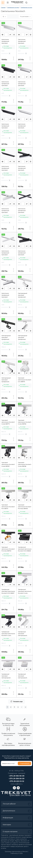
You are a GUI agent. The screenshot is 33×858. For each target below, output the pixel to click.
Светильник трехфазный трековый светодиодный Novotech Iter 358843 (7, 83)
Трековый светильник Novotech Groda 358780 (24, 422)
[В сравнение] (10, 34)
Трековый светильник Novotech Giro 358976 (24, 379)
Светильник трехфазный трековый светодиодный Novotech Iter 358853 (24, 168)
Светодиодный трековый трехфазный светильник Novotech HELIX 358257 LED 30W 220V (8, 380)
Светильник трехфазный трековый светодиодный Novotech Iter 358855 (24, 210)
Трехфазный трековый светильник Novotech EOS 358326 (25, 549)
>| (25, 707)
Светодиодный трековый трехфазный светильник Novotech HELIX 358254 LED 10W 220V (8, 337)
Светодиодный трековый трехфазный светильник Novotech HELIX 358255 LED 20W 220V (24, 337)
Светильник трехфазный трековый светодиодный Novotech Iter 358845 (7, 126)
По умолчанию (24, 16)
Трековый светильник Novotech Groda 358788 (24, 464)
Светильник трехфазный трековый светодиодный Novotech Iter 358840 (24, 41)
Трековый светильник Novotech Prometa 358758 (24, 506)
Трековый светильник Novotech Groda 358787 (8, 464)
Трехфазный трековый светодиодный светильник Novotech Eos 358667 (8, 676)
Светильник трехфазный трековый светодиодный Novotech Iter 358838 (7, 41)
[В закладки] (14, 34)
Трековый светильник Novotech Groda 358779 (8, 422)
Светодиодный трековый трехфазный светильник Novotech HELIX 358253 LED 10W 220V (24, 295)
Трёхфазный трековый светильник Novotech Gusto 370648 (25, 591)
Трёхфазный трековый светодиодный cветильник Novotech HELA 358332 (24, 633)
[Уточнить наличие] (6, 34)
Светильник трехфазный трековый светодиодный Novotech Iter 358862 (7, 295)
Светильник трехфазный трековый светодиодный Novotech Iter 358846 (24, 126)
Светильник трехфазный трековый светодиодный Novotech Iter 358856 (7, 253)
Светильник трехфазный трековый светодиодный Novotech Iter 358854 (7, 210)
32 (3, 16)
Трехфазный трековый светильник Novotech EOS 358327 (8, 591)
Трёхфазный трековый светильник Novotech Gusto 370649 (8, 633)
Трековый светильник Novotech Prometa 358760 (8, 549)
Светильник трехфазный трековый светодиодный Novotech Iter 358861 (24, 253)
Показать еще (18, 701)
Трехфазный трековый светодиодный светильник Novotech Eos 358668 (24, 676)
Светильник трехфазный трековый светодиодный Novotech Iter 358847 (7, 168)
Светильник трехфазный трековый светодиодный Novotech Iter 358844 (24, 83)
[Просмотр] (2, 34)
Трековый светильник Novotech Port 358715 (8, 506)
